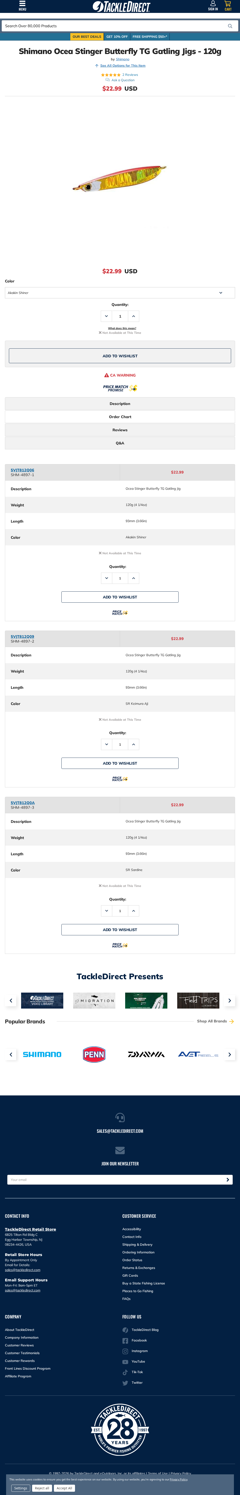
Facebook (139, 1340)
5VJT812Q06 (22, 470)
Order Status (132, 1260)
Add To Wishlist (120, 356)
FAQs (126, 1299)
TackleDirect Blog (145, 1330)
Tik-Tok (137, 1372)
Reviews (120, 430)
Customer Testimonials (22, 1353)
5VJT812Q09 (22, 636)
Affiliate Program (18, 1376)
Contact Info (131, 1237)
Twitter (137, 1382)
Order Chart (120, 416)
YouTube (138, 1361)
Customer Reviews (19, 1345)
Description (120, 403)
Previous (10, 1000)
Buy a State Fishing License (143, 1283)
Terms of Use (158, 1473)
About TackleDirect (19, 1330)
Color (10, 281)
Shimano (122, 59)
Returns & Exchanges (138, 1268)
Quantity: (120, 304)
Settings (20, 1488)
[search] (230, 26)
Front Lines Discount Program (27, 1368)
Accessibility (131, 1229)
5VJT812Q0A (23, 802)
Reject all (42, 1488)
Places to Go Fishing (137, 1291)
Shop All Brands (212, 1021)
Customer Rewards (20, 1361)
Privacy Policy (181, 1473)
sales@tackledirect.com (22, 1270)
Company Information (21, 1337)
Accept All (64, 1488)
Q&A (120, 443)
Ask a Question (123, 80)
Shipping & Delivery (137, 1244)
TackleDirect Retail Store (30, 1229)
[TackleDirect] (121, 6)
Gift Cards (130, 1275)
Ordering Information (138, 1252)
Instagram (140, 1351)
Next (229, 1000)
